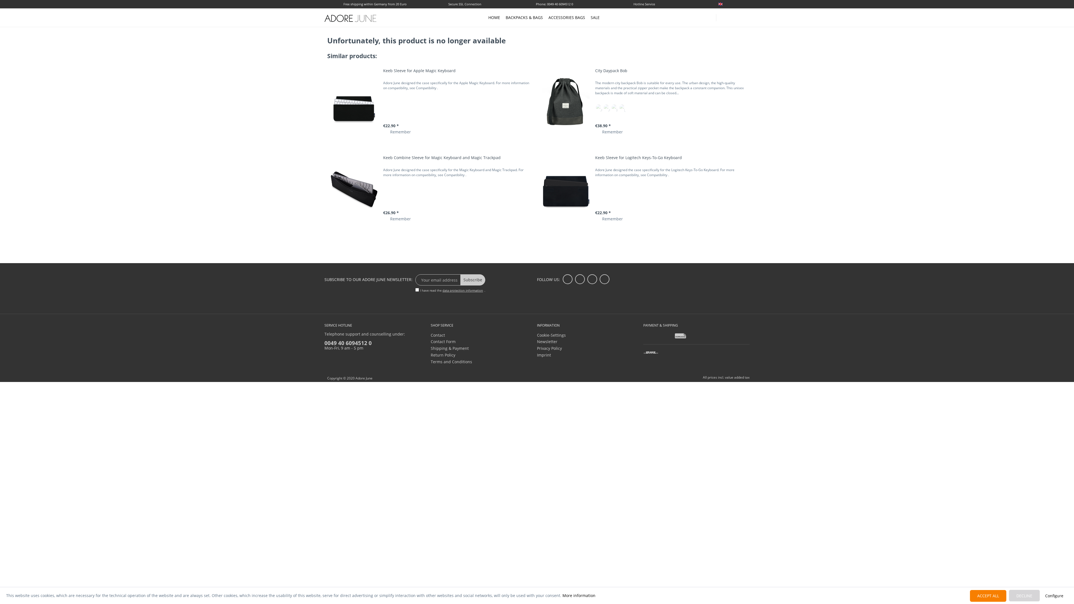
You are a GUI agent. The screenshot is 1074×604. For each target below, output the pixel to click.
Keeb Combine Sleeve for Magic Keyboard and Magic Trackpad (442, 157)
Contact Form (443, 341)
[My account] (735, 16)
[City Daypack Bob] (566, 101)
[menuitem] (732, 4)
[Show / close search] (723, 16)
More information (578, 595)
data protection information (462, 290)
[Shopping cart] (746, 17)
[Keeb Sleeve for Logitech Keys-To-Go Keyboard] (566, 188)
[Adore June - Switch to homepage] (350, 18)
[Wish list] (747, 5)
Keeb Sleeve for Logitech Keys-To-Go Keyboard (638, 157)
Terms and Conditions (451, 361)
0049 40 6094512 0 (348, 343)
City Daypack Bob (611, 70)
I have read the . (452, 290)
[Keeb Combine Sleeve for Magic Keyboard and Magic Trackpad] (354, 188)
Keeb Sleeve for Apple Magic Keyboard (419, 70)
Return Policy (443, 355)
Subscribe (472, 279)
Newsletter (547, 341)
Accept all (988, 595)
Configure (1054, 595)
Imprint (544, 355)
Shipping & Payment (450, 348)
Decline (1024, 595)
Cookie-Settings (551, 335)
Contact (438, 335)
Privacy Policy (549, 348)
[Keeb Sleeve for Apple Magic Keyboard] (354, 101)
